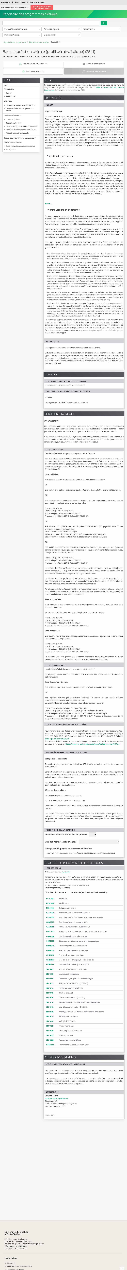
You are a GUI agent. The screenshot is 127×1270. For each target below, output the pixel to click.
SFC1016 (49, 997)
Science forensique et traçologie (73, 969)
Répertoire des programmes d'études (29, 14)
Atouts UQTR (10, 96)
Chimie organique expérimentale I (73, 945)
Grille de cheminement (96, 64)
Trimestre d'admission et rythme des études (19, 110)
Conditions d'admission (12, 115)
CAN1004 (50, 917)
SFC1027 (49, 1035)
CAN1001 (50, 912)
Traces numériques (67, 997)
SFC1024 (49, 1021)
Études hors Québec (13, 123)
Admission (8, 101)
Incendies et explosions (69, 974)
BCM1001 (50, 898)
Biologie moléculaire (67, 908)
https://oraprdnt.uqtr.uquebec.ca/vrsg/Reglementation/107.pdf (92, 744)
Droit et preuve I (66, 993)
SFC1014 (49, 988)
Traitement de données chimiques (74, 1045)
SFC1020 (49, 1012)
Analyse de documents (68, 983)
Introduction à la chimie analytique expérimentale (81, 917)
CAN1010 (50, 922)
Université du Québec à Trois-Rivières (23, 2)
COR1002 (50, 941)
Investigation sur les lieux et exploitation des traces (81, 1012)
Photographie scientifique (70, 1040)
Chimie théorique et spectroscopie (74, 964)
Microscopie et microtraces (70, 1030)
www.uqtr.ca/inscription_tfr (57, 738)
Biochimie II (64, 903)
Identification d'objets (68, 1007)
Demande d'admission (96, 71)
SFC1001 (49, 969)
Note (5, 85)
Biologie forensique (67, 1021)
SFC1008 (49, 974)
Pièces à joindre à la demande (17, 133)
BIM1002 (49, 908)
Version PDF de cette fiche (33, 64)
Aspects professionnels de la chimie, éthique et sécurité (83, 931)
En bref (8, 93)
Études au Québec (13, 119)
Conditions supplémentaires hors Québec (21, 126)
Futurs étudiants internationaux (19, 1266)
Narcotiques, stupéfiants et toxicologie (76, 978)
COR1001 (50, 936)
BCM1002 (50, 903)
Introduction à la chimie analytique (74, 912)
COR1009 (50, 950)
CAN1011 (50, 927)
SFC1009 (49, 978)
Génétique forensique (68, 1016)
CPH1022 (50, 964)
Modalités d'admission (35, 71)
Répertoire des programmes (14, 42)
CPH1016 (50, 960)
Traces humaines (66, 1026)
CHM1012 (50, 931)
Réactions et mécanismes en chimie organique (79, 941)
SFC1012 (49, 983)
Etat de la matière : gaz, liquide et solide (76, 960)
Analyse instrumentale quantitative (74, 927)
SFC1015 (49, 993)
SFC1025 (49, 1026)
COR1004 (50, 945)
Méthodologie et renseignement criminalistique (79, 1002)
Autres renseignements (13, 142)
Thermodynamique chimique (71, 955)
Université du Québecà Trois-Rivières (16, 1233)
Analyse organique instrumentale (73, 950)
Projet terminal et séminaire (71, 988)
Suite (47, 203)
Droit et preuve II (66, 1035)
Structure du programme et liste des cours (19, 138)
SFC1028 (49, 1040)
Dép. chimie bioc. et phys (39, 42)
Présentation (9, 89)
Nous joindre (11, 149)
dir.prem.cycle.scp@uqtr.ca (56, 1098)
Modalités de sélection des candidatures (21, 130)
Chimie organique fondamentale (73, 936)
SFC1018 (49, 1002)
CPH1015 (50, 955)
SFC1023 (49, 1016)
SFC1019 (49, 1007)
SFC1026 (49, 1030)
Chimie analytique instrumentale (73, 922)
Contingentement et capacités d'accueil (20, 105)
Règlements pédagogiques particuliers (20, 146)
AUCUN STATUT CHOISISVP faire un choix (42, 7)
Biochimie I (63, 898)
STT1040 (50, 1045)
